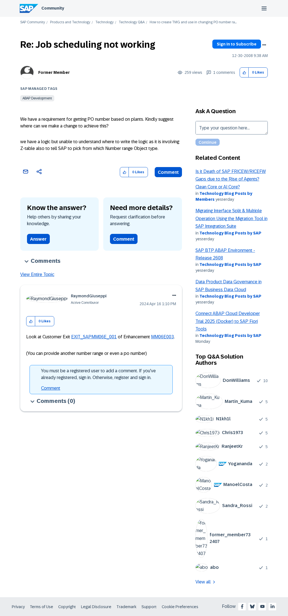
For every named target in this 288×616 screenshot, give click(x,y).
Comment (168, 172)
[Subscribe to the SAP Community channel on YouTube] (262, 606)
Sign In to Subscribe (236, 44)
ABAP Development (37, 98)
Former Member (54, 72)
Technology (104, 22)
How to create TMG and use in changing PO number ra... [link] (193, 22)
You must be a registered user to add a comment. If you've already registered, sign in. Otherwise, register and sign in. (98, 374)
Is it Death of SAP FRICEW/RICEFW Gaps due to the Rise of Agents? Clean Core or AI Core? (230, 179)
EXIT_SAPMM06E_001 (94, 336)
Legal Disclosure (96, 606)
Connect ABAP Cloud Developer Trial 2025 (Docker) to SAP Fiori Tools (227, 321)
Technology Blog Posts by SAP (230, 233)
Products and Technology (70, 22)
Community (52, 8)
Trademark (126, 606)
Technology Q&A (132, 22)
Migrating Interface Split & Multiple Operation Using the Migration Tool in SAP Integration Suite (231, 218)
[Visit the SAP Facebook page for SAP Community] (242, 606)
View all (203, 582)
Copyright (67, 606)
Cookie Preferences (180, 606)
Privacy (18, 606)
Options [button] (264, 45)
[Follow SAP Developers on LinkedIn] (272, 606)
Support (149, 606)
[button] (244, 72)
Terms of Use (41, 606)
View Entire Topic (37, 274)
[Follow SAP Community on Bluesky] (252, 606)
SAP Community (32, 22)
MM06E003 (162, 336)
